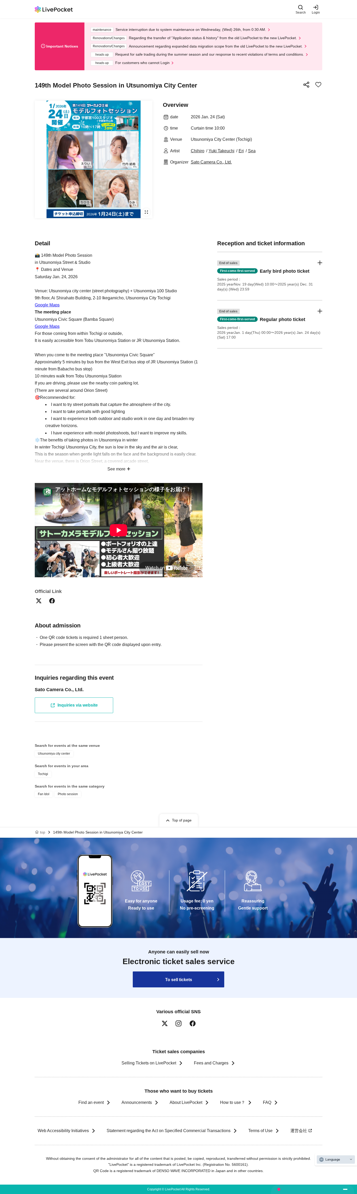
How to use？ (232, 1102)
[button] (269, 276)
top (42, 832)
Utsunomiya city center (54, 753)
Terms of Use (260, 1130)
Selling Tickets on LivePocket (149, 1063)
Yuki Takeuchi (221, 151)
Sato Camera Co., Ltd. (211, 162)
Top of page (182, 820)
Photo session (68, 794)
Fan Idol (43, 794)
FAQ (267, 1102)
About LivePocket (186, 1102)
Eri (241, 151)
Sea (252, 151)
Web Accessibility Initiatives (63, 1130)
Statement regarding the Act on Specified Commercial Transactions (169, 1130)
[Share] (306, 85)
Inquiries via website (77, 705)
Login (316, 12)
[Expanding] (93, 159)
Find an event (91, 1102)
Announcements (137, 1102)
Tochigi (43, 774)
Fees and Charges (211, 1063)
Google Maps (47, 305)
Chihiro (197, 151)
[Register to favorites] (318, 85)
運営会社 (298, 1130)
